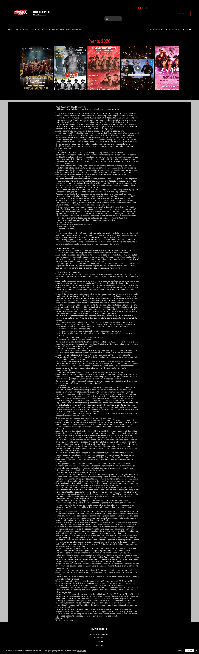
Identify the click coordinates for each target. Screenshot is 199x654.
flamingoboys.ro (103, 124)
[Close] (196, 650)
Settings (179, 651)
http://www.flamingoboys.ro (119, 250)
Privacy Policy (81, 651)
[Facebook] (184, 29)
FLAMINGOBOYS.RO (41, 11)
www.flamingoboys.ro (71, 387)
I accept (189, 651)
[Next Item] (176, 68)
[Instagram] (187, 29)
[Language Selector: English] (113, 18)
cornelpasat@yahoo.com (158, 29)
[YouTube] (190, 29)
